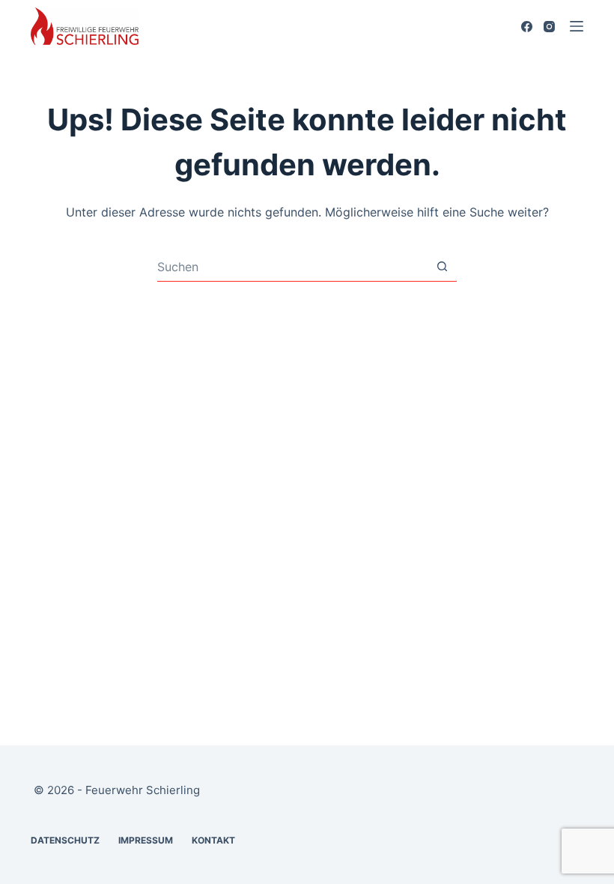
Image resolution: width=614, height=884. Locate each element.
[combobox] (292, 267)
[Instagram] (549, 26)
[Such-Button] (442, 266)
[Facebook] (526, 26)
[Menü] (576, 26)
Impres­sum (145, 840)
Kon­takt (213, 840)
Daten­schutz (65, 840)
